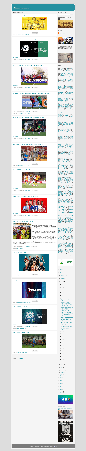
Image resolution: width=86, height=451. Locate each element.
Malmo (59, 167)
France (69, 132)
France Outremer (61, 134)
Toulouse (67, 237)
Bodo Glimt (69, 85)
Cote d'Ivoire (68, 109)
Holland (66, 144)
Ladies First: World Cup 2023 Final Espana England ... (66, 305)
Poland (59, 187)
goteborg (67, 139)
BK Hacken (68, 82)
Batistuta (72, 78)
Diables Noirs (69, 117)
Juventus (19, 248)
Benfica (68, 81)
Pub (71, 190)
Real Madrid (60, 194)
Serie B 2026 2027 (69, 218)
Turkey (66, 238)
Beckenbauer (69, 80)
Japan (65, 150)
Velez (59, 244)
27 (62, 289)
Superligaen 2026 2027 (62, 231)
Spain (67, 222)
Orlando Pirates (70, 181)
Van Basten (65, 243)
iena (71, 145)
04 (62, 356)
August (62, 281)
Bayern (71, 79)
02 (62, 359)
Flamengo (68, 130)
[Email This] (32, 33)
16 (62, 337)
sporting (59, 223)
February (62, 370)
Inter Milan (69, 146)
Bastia (67, 78)
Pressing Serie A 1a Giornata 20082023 (22, 280)
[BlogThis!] (33, 33)
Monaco (69, 174)
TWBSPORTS (62, 33)
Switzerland (69, 235)
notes (64, 179)
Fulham (66, 135)
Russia (18, 113)
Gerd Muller (71, 136)
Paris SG (71, 183)
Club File (60, 104)
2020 (61, 377)
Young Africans (65, 252)
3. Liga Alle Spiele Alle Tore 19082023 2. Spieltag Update (26, 39)
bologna (59, 86)
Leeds (61, 158)
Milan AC (63, 174)
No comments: (27, 59)
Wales (59, 245)
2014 (61, 386)
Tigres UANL (61, 236)
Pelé (66, 185)
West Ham (60, 247)
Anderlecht (60, 70)
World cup (36, 89)
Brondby (59, 91)
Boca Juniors (61, 85)
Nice (65, 178)
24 (62, 293)
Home (34, 356)
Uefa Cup (62, 239)
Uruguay (60, 242)
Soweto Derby (62, 222)
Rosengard (62, 198)
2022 (61, 374)
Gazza (66, 136)
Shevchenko (63, 220)
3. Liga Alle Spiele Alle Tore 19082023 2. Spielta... (66, 303)
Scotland (71, 203)
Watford (64, 245)
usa (28, 165)
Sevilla (65, 219)
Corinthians (60, 109)
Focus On (68, 131)
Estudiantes (60, 127)
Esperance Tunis (68, 125)
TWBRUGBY (62, 32)
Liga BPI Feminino (64, 161)
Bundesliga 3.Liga (70, 92)
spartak (71, 222)
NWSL (18, 140)
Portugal (60, 188)
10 (62, 347)
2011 (61, 391)
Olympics (62, 181)
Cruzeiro (66, 112)
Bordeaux (69, 86)
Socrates (65, 221)
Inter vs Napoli (61, 147)
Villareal (69, 244)
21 (62, 298)
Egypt (70, 121)
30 (62, 284)
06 (62, 353)
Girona (72, 137)
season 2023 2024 (25, 34)
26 (62, 290)
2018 (61, 380)
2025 (61, 271)
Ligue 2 (65, 164)
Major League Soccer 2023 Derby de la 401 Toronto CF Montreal (28, 144)
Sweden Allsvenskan (62, 232)
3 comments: (27, 246)
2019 (61, 378)
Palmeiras (69, 182)
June (62, 364)
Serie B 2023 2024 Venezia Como (21, 332)
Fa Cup (59, 128)
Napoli (59, 177)
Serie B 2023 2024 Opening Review (21, 306)
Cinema (71, 103)
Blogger (55, 446)
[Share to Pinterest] (37, 33)
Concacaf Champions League (65, 106)
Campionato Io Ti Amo (62, 97)
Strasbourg (62, 226)
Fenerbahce (71, 128)
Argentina (68, 70)
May (61, 366)
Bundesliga (19, 34)
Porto (70, 187)
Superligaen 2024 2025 (68, 229)
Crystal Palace (66, 113)
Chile (67, 103)
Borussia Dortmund (62, 87)
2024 (61, 272)
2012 (61, 389)
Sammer (66, 200)
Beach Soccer (63, 80)
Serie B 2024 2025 (67, 217)
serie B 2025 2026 (61, 218)
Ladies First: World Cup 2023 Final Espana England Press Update (28, 65)
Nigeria (70, 178)
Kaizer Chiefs (70, 152)
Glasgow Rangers (63, 138)
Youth (63, 253)
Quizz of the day (66, 192)
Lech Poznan (71, 157)
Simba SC (69, 220)
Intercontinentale (70, 147)
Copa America (61, 108)
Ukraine (69, 239)
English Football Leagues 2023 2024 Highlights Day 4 (25, 196)
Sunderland (60, 227)
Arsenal (60, 71)
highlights (19, 302)
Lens (70, 159)
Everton (70, 127)
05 (62, 354)
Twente (72, 238)
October (62, 278)
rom (71, 195)
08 (62, 350)
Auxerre (67, 75)
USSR (70, 242)
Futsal (71, 135)
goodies (61, 139)
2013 (61, 388)
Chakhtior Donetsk (68, 99)
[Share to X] (34, 33)
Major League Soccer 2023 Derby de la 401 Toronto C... (67, 313)
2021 (61, 375)
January (62, 372)
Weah (68, 245)
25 (62, 292)
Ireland (70, 148)
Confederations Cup (69, 107)
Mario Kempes (71, 170)
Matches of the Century (69, 172)
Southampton (70, 221)
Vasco (70, 243)
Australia (71, 74)
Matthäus (61, 173)
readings (69, 193)
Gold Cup (71, 138)
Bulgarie (70, 91)
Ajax (67, 68)
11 (62, 345)
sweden (69, 231)
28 (62, 287)
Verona (64, 244)
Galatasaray (60, 136)
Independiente (60, 146)
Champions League (63, 100)
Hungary (64, 145)
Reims (59, 195)
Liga (72, 160)
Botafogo (67, 88)
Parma (62, 185)
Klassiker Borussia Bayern (62, 154)
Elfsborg (59, 122)
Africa (62, 68)
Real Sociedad (69, 194)
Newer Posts (16, 356)
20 (62, 331)
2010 (61, 392)
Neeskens (66, 177)
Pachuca (62, 182)
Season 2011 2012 (62, 206)
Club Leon (67, 104)
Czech (68, 114)
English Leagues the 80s (66, 124)
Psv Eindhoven (64, 190)
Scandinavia (60, 203)
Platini (63, 186)
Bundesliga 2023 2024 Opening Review (22, 15)
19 (62, 333)
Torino (69, 236)
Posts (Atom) (20, 358)
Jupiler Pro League (68, 151)
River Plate (66, 195)
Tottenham (60, 237)
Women (32, 89)
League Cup (65, 157)
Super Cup (67, 227)
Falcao (65, 128)
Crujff (61, 112)
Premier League (69, 188)
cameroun (68, 94)
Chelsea (62, 103)
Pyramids (64, 191)
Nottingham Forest (69, 179)
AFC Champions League (68, 67)
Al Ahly (72, 68)
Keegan (61, 153)
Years (67, 251)
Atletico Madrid (63, 74)
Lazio (68, 155)
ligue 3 (71, 164)
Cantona (67, 98)
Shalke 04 (71, 219)
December (63, 275)
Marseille (66, 171)
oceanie (66, 180)
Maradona (64, 170)
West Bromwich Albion (67, 246)
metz (67, 173)
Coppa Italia (68, 108)
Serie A (22, 248)
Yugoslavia (69, 253)
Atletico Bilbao (70, 73)
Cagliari (59, 94)
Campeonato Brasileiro (64, 95)
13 (62, 342)
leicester (59, 159)
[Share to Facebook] (36, 33)
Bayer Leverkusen (63, 79)
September (63, 280)
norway (59, 179)
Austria (62, 75)
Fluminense (60, 131)
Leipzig (65, 159)
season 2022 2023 (27, 89)
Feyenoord (69, 129)
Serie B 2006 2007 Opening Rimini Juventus (23, 221)
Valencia (59, 243)
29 (62, 286)
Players (20, 275)
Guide (59, 143)
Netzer (71, 177)
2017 (61, 381)
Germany (62, 137)
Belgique (60, 81)
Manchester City (61, 168)
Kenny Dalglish (68, 153)
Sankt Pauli (63, 201)
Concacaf (71, 105)
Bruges (64, 91)
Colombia (66, 105)
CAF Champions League (66, 93)
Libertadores (61, 160)
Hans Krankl (70, 143)
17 (62, 336)
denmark (66, 115)
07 (62, 351)
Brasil (72, 88)
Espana (22, 89)
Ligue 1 (60, 164)
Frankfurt (60, 135)
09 (62, 348)
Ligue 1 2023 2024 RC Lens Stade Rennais (23, 169)
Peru (59, 186)
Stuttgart (69, 226)
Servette (59, 219)
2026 (61, 269)
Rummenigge (60, 199)
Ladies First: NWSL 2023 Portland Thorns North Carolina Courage (28, 117)
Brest (66, 89)
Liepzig (68, 160)
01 (62, 361)
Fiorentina (60, 130)
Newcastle (60, 178)
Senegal (66, 215)
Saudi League (67, 202)
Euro (65, 127)
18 (62, 334)
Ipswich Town (63, 148)
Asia (72, 71)
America (68, 69)
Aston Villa (63, 73)
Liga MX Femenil (67, 162)
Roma (59, 196)
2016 (61, 383)
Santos (68, 201)
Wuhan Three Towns (65, 250)
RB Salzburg (63, 193)
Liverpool (62, 166)
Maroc (61, 171)
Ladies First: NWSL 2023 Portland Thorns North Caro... (67, 310)
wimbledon (69, 247)
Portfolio (65, 187)
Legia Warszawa (69, 158)
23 (62, 295)
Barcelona (71, 76)
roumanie (69, 198)
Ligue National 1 (61, 165)
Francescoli (70, 134)
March (62, 369)
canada (18, 165)
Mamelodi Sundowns (67, 167)
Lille (67, 165)
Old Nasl (71, 180)
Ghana (68, 137)
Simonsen (60, 221)
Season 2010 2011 (65, 204)
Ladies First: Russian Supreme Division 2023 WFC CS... (67, 308)
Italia (18, 275)
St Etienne (66, 223)
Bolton (65, 86)
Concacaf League (61, 107)
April (61, 367)
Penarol (70, 185)
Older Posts (53, 356)
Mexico (71, 173)
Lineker (72, 165)
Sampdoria (71, 200)
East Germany (63, 121)
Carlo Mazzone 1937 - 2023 (19, 252)
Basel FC (62, 78)
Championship (61, 101)
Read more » (15, 31)
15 (62, 339)
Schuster (66, 203)
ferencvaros (62, 129)
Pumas (59, 191)
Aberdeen (60, 67)
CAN (70, 97)
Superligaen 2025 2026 (66, 230)
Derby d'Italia (66, 116)
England (18, 89)
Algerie (62, 69)
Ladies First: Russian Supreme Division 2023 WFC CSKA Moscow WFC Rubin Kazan (33, 93)
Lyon (69, 166)
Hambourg (64, 143)
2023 (61, 274)
